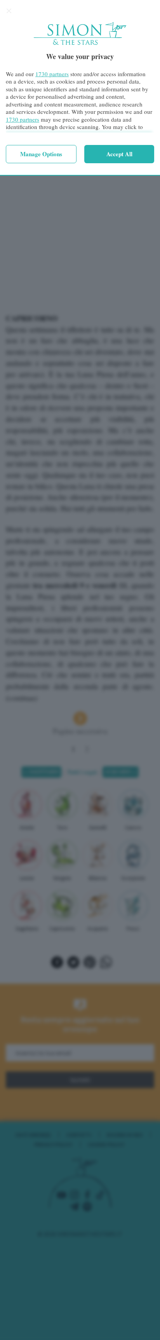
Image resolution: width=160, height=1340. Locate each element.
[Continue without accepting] (9, 11)
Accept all (119, 154)
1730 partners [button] (52, 74)
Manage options (41, 154)
